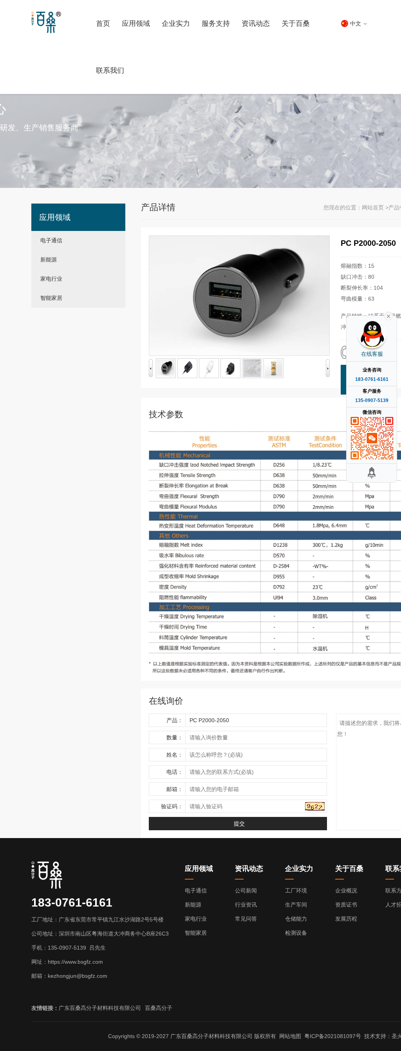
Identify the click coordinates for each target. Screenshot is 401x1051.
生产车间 (296, 904)
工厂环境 (296, 890)
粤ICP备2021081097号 (332, 1036)
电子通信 (51, 240)
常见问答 (246, 919)
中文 (355, 23)
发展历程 (346, 919)
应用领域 (136, 23)
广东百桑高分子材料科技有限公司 (100, 1008)
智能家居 (51, 298)
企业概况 (346, 890)
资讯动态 (256, 23)
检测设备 (296, 933)
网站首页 (373, 207)
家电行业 (51, 279)
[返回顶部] (372, 473)
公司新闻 (246, 890)
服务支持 (216, 23)
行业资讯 (246, 904)
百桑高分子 (158, 1008)
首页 (103, 23)
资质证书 (346, 904)
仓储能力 (296, 919)
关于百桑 (296, 23)
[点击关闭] (388, 315)
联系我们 (110, 70)
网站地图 (290, 1036)
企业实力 (176, 23)
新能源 (48, 259)
